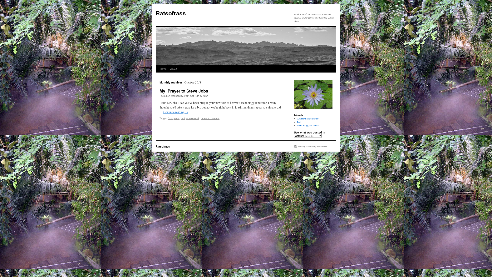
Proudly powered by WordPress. (313, 146)
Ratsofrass (171, 13)
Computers (174, 118)
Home (163, 69)
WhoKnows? (192, 118)
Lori (299, 121)
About (173, 69)
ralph (205, 95)
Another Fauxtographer (307, 118)
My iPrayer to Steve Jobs (184, 91)
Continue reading (175, 112)
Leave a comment (210, 118)
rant (183, 118)
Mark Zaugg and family (308, 125)
